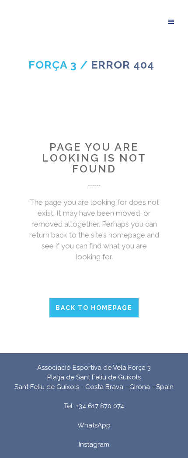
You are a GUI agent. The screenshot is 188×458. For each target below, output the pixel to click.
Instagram (94, 444)
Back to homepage (94, 307)
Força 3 (52, 64)
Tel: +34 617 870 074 (94, 406)
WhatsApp (94, 425)
